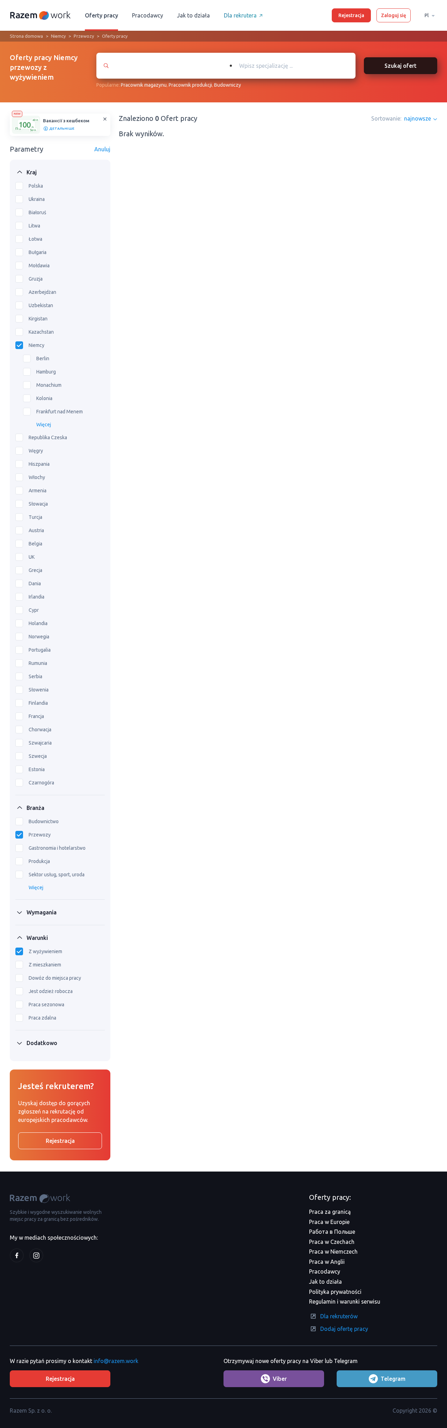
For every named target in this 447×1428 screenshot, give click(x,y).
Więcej (43, 424)
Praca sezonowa (46, 1004)
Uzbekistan (41, 305)
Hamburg (46, 372)
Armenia (37, 490)
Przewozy (84, 36)
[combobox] (289, 66)
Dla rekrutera (240, 15)
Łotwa (35, 239)
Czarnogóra (41, 782)
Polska (36, 186)
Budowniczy (227, 85)
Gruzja (36, 279)
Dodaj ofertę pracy (344, 1329)
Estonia (37, 769)
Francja (36, 716)
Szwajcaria (40, 743)
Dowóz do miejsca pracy (55, 978)
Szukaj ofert (400, 66)
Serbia (35, 676)
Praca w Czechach (331, 1242)
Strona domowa (26, 36)
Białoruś (37, 212)
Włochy (37, 477)
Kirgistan (38, 318)
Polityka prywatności (335, 1292)
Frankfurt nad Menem (59, 411)
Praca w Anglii (327, 1262)
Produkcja (39, 861)
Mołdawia (39, 265)
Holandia (38, 623)
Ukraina (37, 199)
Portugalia (40, 650)
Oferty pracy (101, 15)
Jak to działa (193, 15)
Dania (35, 583)
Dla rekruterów (339, 1316)
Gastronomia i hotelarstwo (57, 848)
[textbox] (296, 66)
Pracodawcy (147, 15)
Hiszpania (39, 464)
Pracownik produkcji (190, 85)
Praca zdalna (42, 1018)
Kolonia (44, 398)
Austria (36, 530)
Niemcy (58, 36)
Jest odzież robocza (51, 991)
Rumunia (38, 663)
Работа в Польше (332, 1231)
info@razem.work (116, 1361)
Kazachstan (41, 332)
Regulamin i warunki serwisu (344, 1301)
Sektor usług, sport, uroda (57, 874)
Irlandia (36, 597)
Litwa (34, 226)
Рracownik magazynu (144, 85)
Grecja (35, 570)
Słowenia (39, 690)
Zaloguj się (393, 15)
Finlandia (38, 703)
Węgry (36, 451)
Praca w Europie (329, 1222)
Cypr (34, 610)
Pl (427, 15)
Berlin (42, 358)
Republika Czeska (48, 437)
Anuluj (102, 149)
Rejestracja (351, 15)
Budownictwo (44, 821)
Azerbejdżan (42, 292)
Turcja (35, 517)
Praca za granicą (330, 1212)
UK (32, 557)
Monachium (48, 385)
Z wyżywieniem (45, 951)
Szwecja (38, 756)
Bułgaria (37, 252)
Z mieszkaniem (45, 964)
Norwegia (39, 636)
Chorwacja (40, 729)
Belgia (35, 543)
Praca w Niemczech (333, 1251)
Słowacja (38, 504)
